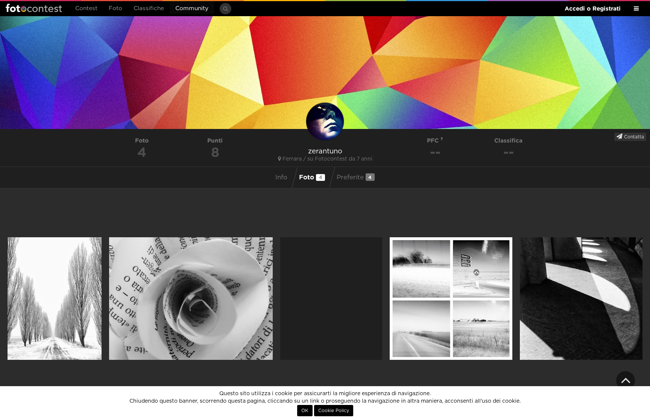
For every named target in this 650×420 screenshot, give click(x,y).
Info (281, 177)
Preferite (354, 177)
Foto (115, 8)
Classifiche (149, 8)
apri (55, 298)
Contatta (633, 137)
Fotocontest (34, 8)
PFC (433, 140)
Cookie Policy (333, 410)
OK (304, 410)
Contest (86, 8)
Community (191, 8)
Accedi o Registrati (593, 8)
